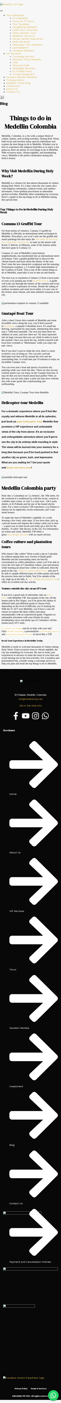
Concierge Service (23, 56)
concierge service (17, 534)
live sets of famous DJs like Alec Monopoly (30, 241)
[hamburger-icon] (1, 10)
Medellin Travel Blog (18, 83)
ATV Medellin (20, 18)
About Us (12, 88)
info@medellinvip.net (31, 699)
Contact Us (13, 91)
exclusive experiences (19, 634)
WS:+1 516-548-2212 (30, 705)
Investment (13, 85)
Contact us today (12, 628)
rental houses (15, 631)
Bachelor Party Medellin (27, 59)
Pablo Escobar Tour (24, 32)
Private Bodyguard (24, 74)
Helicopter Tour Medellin (28, 44)
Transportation (15, 80)
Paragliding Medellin (25, 27)
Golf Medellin (20, 47)
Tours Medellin (15, 15)
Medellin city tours (24, 35)
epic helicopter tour (29, 421)
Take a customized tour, (32, 570)
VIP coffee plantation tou (43, 579)
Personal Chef (21, 65)
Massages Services (24, 68)
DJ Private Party (22, 71)
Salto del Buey (21, 41)
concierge (45, 631)
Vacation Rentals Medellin (21, 77)
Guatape (9, 326)
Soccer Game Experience (28, 38)
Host (15, 62)
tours (55, 631)
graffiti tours (40, 280)
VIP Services (13, 53)
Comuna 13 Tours (23, 21)
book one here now (19, 467)
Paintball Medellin (23, 50)
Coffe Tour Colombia (25, 30)
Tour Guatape (21, 24)
